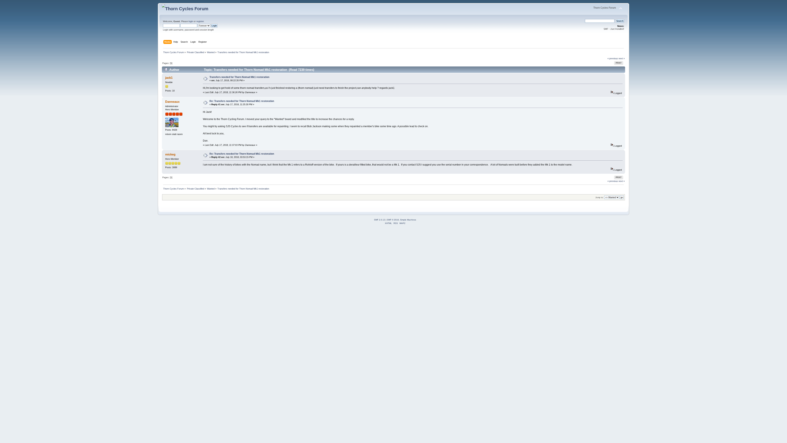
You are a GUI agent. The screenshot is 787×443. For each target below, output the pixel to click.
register (200, 21)
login (191, 21)
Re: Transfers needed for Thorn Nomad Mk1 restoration (241, 101)
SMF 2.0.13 (379, 220)
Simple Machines (408, 220)
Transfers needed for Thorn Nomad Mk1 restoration (239, 77)
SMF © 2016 (393, 220)
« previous (612, 58)
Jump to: (599, 197)
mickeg (170, 154)
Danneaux (172, 101)
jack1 (169, 77)
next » (622, 58)
